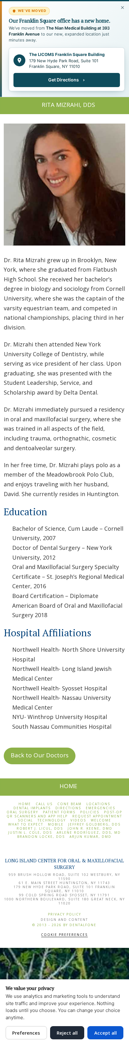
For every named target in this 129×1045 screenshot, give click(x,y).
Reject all (67, 1033)
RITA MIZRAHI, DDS (68, 105)
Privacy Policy (64, 914)
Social (25, 820)
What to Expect (25, 824)
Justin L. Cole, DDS (30, 833)
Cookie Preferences (64, 934)
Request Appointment (97, 816)
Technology (52, 820)
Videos (78, 820)
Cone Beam (69, 804)
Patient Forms (59, 812)
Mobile (56, 824)
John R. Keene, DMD (90, 829)
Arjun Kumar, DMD (90, 837)
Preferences (26, 1033)
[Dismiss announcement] (122, 7)
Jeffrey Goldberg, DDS (94, 824)
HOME (68, 786)
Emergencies (100, 808)
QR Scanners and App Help (37, 816)
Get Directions (63, 79)
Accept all (105, 1033)
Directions (68, 808)
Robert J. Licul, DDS (40, 829)
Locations (98, 804)
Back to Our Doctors (40, 755)
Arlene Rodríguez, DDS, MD (89, 833)
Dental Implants (32, 808)
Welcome (101, 820)
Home (24, 804)
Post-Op (113, 812)
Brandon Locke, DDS (41, 837)
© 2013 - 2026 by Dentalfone (64, 925)
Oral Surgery (22, 812)
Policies (89, 812)
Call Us (44, 804)
